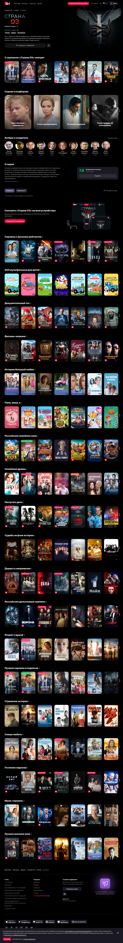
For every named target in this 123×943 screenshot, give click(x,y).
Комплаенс (8, 906)
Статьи (36, 893)
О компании (9, 882)
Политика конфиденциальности (15, 898)
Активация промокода (42, 895)
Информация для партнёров (14, 890)
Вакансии (8, 885)
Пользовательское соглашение (15, 895)
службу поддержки (29, 939)
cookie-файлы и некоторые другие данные (77, 931)
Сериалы (37, 887)
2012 (8, 30)
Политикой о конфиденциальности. (15, 935)
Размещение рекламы (12, 893)
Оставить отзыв (10, 908)
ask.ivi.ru (66, 899)
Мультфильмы (38, 890)
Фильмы (36, 885)
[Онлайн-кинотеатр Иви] (8, 3)
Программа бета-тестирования (15, 887)
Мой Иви (37, 882)
